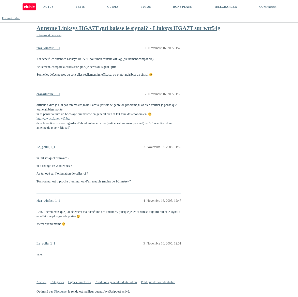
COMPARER (267, 6)
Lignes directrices (79, 282)
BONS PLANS (182, 6)
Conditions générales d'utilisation (116, 282)
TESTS (80, 6)
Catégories (57, 282)
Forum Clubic (11, 18)
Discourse (60, 291)
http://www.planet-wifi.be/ (53, 118)
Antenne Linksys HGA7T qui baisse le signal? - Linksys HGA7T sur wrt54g (128, 28)
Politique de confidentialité (158, 282)
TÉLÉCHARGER (225, 6)
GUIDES (112, 6)
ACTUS (48, 6)
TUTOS (146, 6)
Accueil (41, 282)
